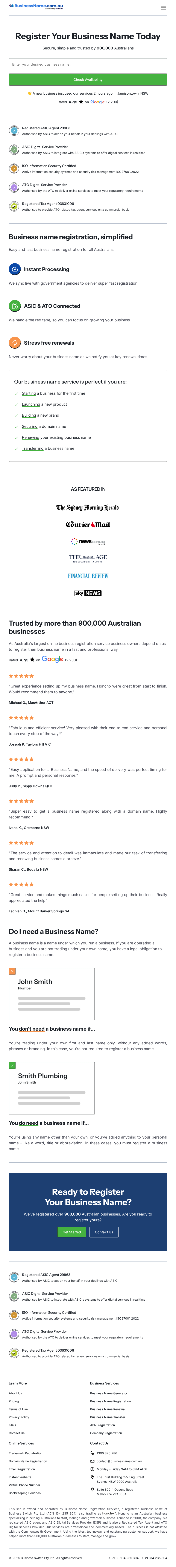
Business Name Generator (108, 1393)
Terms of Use (18, 1409)
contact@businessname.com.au (119, 1461)
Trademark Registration (25, 1453)
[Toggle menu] (163, 7)
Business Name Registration (110, 1401)
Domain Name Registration (28, 1461)
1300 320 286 (107, 1453)
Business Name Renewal (108, 1409)
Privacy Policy (19, 1417)
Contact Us (17, 1433)
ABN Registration (102, 1425)
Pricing (14, 1401)
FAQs (12, 1425)
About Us (15, 1393)
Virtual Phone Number (24, 1485)
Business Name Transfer (107, 1417)
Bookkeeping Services (25, 1493)
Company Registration (106, 1433)
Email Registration (22, 1469)
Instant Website (20, 1477)
